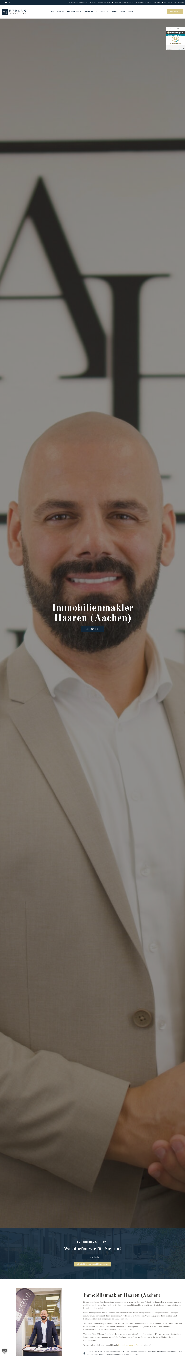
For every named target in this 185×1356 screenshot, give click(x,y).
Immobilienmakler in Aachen (130, 1345)
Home (52, 11)
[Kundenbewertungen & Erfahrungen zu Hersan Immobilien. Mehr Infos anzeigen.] (175, 38)
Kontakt (131, 11)
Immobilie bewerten (90, 11)
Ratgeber (102, 11)
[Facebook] (5, 2)
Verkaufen (60, 11)
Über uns (114, 11)
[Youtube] (9, 2)
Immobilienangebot (73, 11)
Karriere (122, 11)
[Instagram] (2, 2)
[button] (4, 1351)
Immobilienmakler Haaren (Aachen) (121, 1295)
